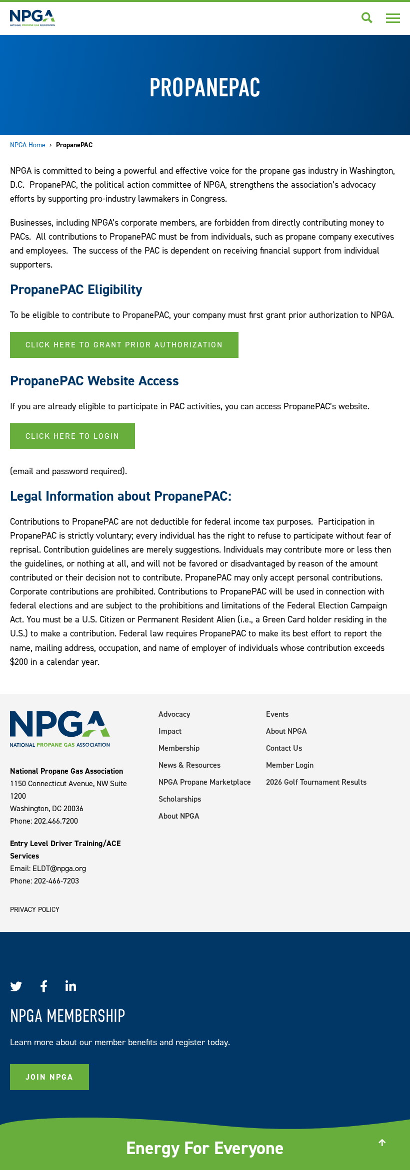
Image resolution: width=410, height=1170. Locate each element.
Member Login (290, 765)
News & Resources (189, 765)
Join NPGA (50, 1077)
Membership (179, 748)
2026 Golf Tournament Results (316, 782)
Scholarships (179, 799)
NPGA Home (28, 145)
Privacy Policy (35, 909)
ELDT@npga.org (59, 868)
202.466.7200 (56, 821)
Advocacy (174, 714)
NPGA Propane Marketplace (204, 782)
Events (277, 714)
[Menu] (393, 18)
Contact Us (284, 748)
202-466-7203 (56, 881)
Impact (170, 731)
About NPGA (179, 816)
